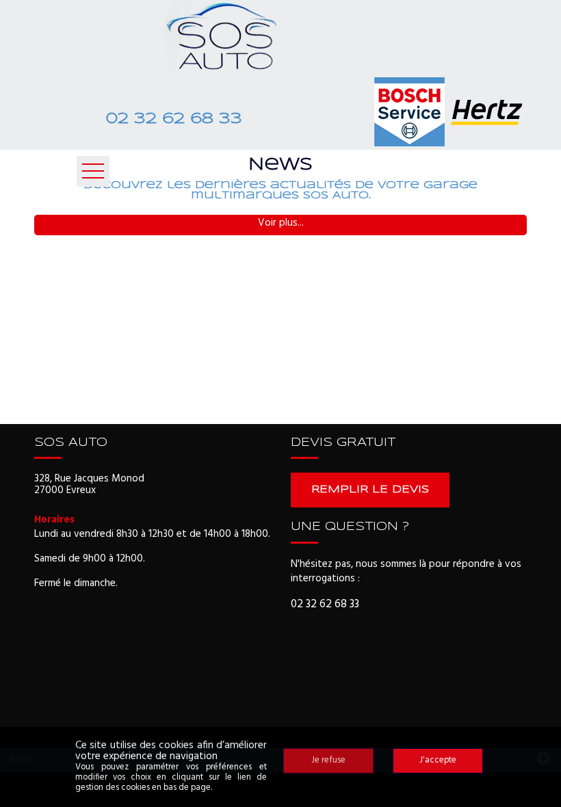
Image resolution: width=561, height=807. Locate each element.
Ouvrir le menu (93, 171)
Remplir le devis (370, 489)
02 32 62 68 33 (173, 119)
